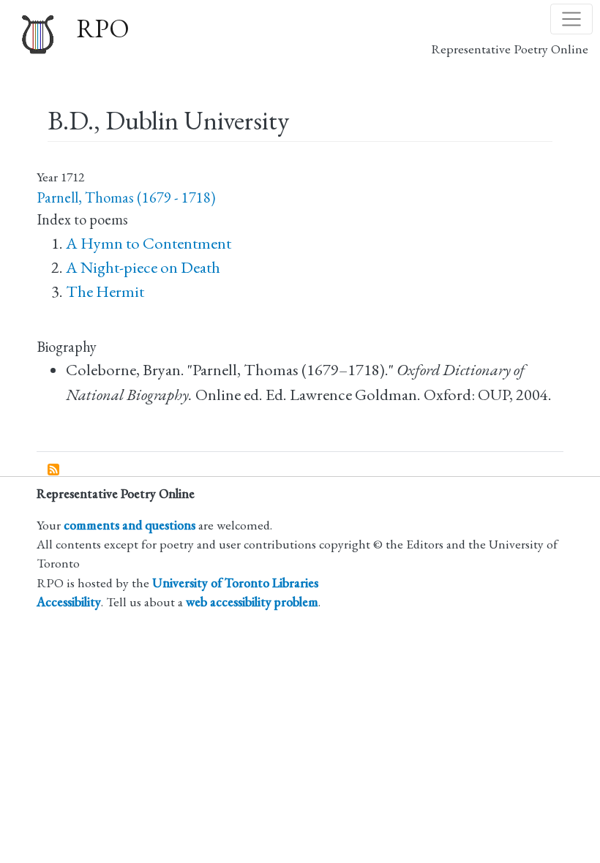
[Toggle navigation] (571, 19)
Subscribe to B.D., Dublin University (54, 470)
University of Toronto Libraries (235, 582)
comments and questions (129, 524)
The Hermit (105, 291)
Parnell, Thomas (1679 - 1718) (126, 197)
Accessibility (69, 601)
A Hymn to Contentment (148, 243)
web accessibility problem (252, 601)
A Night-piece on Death (143, 267)
